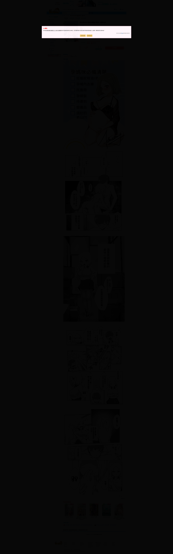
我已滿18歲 (83, 35)
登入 (122, 33)
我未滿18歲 (89, 35)
